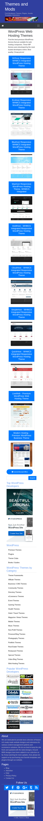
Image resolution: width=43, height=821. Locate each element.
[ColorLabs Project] (13, 693)
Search (32, 478)
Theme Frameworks (15, 575)
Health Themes (14, 609)
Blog (7, 768)
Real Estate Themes (15, 647)
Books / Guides (14, 562)
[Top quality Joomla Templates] (21, 19)
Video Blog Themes (15, 659)
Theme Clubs (13, 558)
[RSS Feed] (36, 787)
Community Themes (15, 588)
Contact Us (10, 778)
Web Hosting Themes (16, 663)
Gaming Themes (14, 605)
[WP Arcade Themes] (13, 722)
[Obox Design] (26, 687)
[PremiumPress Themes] (26, 698)
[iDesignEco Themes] (13, 687)
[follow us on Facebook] (12, 787)
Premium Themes (14, 550)
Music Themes (13, 626)
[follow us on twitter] (7, 787)
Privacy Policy (11, 776)
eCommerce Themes (16, 596)
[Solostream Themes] (26, 702)
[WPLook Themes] (26, 722)
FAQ (7, 773)
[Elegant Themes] (13, 682)
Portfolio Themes (14, 642)
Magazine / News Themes (18, 617)
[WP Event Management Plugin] (26, 682)
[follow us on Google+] (24, 787)
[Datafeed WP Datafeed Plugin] (13, 707)
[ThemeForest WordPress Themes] (13, 727)
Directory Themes (14, 592)
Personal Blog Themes (16, 634)
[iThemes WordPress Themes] (26, 693)
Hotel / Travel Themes (16, 613)
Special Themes (14, 655)
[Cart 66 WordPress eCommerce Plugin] (26, 676)
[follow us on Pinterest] (18, 787)
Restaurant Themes (15, 651)
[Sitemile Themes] (13, 702)
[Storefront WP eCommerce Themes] (26, 707)
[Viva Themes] (26, 712)
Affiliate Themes (14, 580)
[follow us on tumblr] (31, 787)
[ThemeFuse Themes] (13, 717)
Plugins (11, 554)
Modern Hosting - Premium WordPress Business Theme (21, 435)
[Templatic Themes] (13, 712)
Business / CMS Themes (17, 584)
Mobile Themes (14, 621)
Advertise (9, 771)
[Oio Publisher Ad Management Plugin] (13, 698)
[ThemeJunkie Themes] (26, 717)
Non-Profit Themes (15, 630)
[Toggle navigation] (38, 26)
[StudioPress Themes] (13, 676)
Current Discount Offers (20, 472)
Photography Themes (16, 638)
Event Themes (13, 600)
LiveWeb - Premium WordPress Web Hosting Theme (21, 396)
